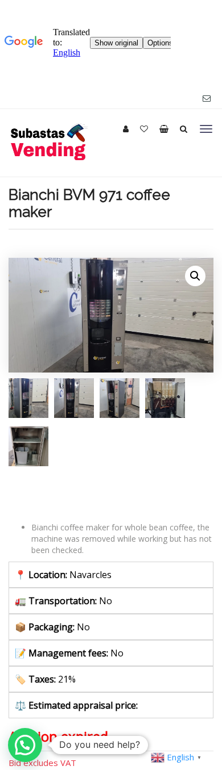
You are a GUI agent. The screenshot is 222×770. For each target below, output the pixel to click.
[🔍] (195, 276)
